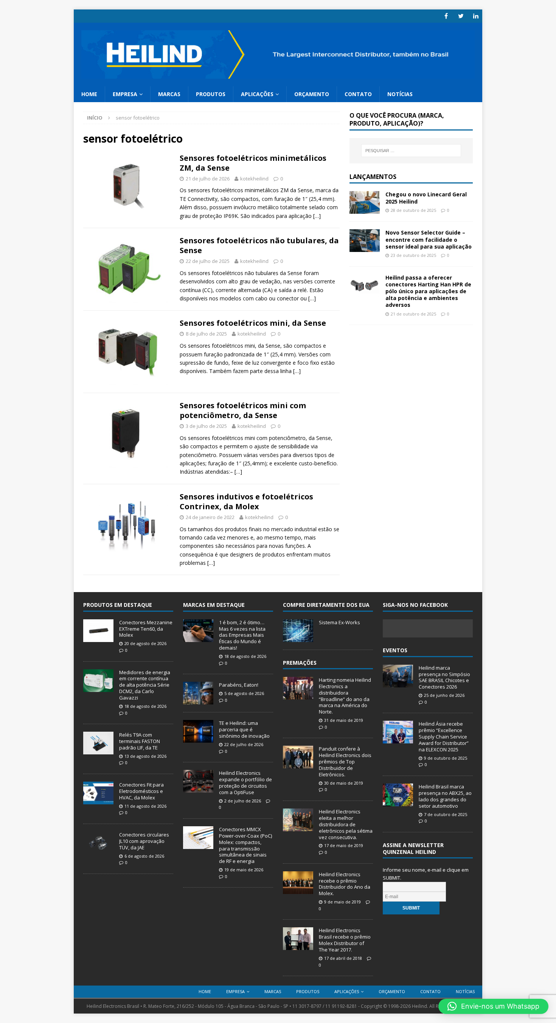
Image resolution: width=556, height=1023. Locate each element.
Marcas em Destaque (214, 604)
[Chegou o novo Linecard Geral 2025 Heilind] (364, 209)
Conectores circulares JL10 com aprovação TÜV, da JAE (144, 841)
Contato (358, 94)
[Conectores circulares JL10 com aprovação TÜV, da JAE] (98, 850)
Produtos (210, 94)
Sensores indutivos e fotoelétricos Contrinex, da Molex (246, 501)
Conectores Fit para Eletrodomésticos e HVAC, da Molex (141, 791)
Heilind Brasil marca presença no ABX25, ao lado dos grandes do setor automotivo (445, 796)
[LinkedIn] (475, 16)
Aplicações (257, 94)
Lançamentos (372, 177)
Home (89, 94)
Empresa (125, 94)
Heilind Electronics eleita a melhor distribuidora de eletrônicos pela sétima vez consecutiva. (346, 824)
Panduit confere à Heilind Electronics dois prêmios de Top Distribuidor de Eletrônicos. (345, 761)
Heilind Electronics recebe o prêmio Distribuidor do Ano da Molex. (344, 884)
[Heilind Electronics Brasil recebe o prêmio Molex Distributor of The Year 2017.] (298, 946)
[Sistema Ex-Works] (298, 637)
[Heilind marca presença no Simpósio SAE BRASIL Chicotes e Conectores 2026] (398, 683)
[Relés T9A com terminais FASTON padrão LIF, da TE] (98, 750)
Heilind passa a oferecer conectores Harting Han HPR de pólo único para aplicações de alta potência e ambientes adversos (428, 291)
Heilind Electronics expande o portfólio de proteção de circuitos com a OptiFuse (245, 783)
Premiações (300, 662)
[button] (493, 1006)
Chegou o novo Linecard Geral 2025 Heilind (426, 198)
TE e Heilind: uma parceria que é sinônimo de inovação (244, 729)
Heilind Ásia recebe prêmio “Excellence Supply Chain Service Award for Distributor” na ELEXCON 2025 (444, 736)
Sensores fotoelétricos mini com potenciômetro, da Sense (243, 410)
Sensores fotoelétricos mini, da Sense (253, 323)
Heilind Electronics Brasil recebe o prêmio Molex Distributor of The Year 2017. (345, 940)
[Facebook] (446, 16)
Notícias (400, 94)
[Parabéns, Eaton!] (198, 700)
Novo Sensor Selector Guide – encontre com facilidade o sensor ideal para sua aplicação (428, 239)
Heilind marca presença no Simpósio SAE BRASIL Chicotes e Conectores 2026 (444, 677)
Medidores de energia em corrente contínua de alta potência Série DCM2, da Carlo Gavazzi (144, 685)
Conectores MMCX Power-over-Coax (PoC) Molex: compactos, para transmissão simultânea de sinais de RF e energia (245, 845)
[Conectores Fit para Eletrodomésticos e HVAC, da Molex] (98, 800)
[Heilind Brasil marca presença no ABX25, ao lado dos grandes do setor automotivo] (398, 802)
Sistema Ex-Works (339, 622)
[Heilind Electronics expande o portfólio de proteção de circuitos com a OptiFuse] (198, 788)
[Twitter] (460, 16)
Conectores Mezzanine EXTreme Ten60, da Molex (145, 629)
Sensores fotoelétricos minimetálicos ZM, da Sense (253, 163)
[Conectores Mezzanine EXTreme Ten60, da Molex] (98, 637)
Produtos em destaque (117, 604)
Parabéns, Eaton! (238, 684)
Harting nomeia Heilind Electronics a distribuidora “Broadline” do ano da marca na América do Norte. (345, 695)
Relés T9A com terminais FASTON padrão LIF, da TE (139, 741)
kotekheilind (254, 178)
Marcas (169, 94)
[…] (317, 215)
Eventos (395, 650)
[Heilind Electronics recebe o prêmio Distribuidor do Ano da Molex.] (298, 889)
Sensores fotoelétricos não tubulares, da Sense (259, 245)
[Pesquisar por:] (411, 150)
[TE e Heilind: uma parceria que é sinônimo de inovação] (198, 738)
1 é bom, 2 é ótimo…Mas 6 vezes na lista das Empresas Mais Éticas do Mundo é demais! (242, 635)
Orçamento (311, 94)
